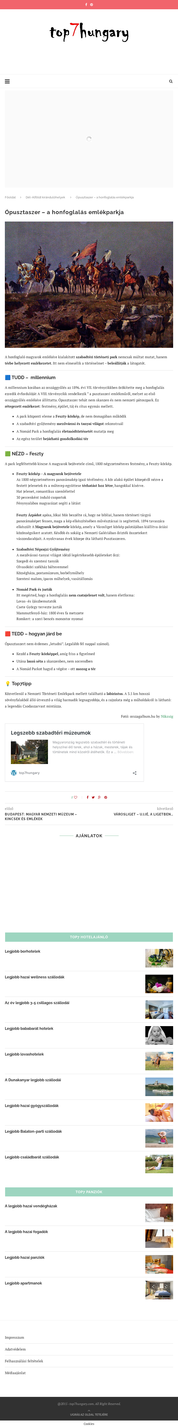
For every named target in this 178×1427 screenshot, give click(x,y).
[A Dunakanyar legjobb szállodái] (159, 1080)
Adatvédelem (15, 1349)
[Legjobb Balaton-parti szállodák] (159, 1132)
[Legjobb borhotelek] (159, 952)
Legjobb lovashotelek (24, 1054)
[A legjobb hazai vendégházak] (159, 1206)
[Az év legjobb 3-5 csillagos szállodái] (159, 1003)
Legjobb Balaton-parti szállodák (33, 1131)
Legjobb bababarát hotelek (29, 1028)
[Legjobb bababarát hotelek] (159, 1029)
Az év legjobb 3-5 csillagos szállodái (37, 1003)
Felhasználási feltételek (24, 1361)
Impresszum (14, 1337)
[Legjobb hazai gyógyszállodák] (159, 1106)
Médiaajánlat (15, 1372)
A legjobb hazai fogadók (26, 1232)
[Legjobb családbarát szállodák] (159, 1157)
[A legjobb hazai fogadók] (159, 1232)
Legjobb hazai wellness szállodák (34, 977)
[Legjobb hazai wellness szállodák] (159, 977)
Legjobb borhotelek (22, 951)
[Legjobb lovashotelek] (159, 1055)
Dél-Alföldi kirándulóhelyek (45, 197)
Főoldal (10, 197)
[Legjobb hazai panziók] (159, 1258)
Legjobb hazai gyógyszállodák (32, 1106)
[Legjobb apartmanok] (159, 1283)
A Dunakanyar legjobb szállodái (33, 1080)
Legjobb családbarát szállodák (32, 1157)
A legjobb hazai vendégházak (31, 1206)
